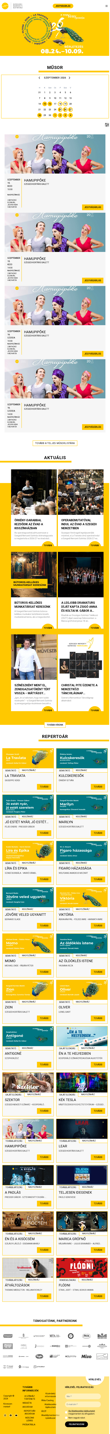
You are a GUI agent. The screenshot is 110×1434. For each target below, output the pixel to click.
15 (45, 104)
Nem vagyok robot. (76, 1418)
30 (50, 115)
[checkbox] (66, 1412)
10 (55, 98)
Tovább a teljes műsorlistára (55, 443)
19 (65, 104)
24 (55, 109)
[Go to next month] (70, 78)
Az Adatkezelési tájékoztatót (81, 1411)
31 (39, 92)
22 (45, 109)
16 (50, 104)
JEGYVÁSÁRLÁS (63, 6)
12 (65, 98)
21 (39, 109)
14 (39, 104)
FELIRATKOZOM (76, 1424)
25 (60, 109)
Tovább (44, 786)
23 (50, 109)
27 (70, 109)
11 (60, 98)
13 (70, 98)
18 (60, 104)
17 (55, 104)
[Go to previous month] (40, 78)
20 (70, 104)
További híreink (55, 725)
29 (45, 115)
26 (65, 109)
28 (39, 115)
